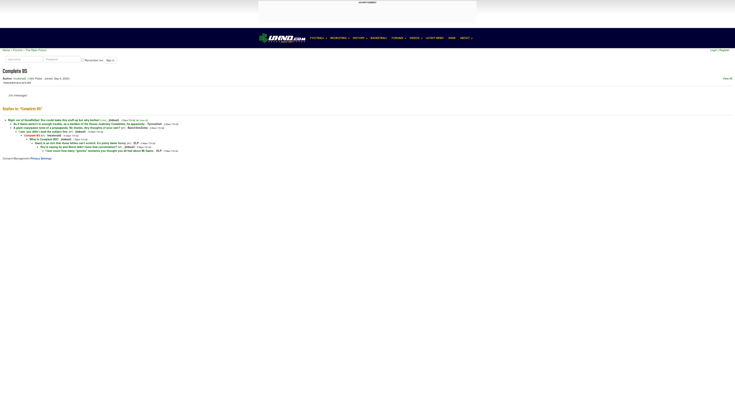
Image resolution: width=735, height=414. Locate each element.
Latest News (435, 38)
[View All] (144, 120)
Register (724, 50)
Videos (414, 38)
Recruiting (338, 38)
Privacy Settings (41, 158)
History (358, 38)
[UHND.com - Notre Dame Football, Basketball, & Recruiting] (282, 38)
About (465, 38)
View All (727, 78)
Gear (452, 38)
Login (713, 50)
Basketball (379, 38)
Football (317, 38)
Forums (397, 38)
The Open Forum (36, 50)
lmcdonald (19, 78)
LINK (103, 120)
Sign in (110, 60)
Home (6, 50)
